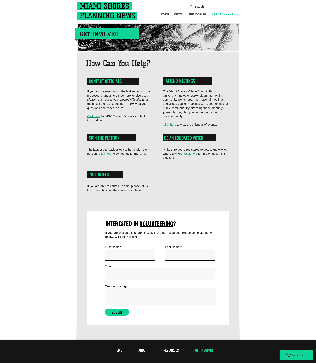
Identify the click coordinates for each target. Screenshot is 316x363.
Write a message (116, 286)
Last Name (172, 247)
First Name (112, 247)
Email (108, 266)
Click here (93, 116)
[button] (197, 14)
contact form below (130, 190)
